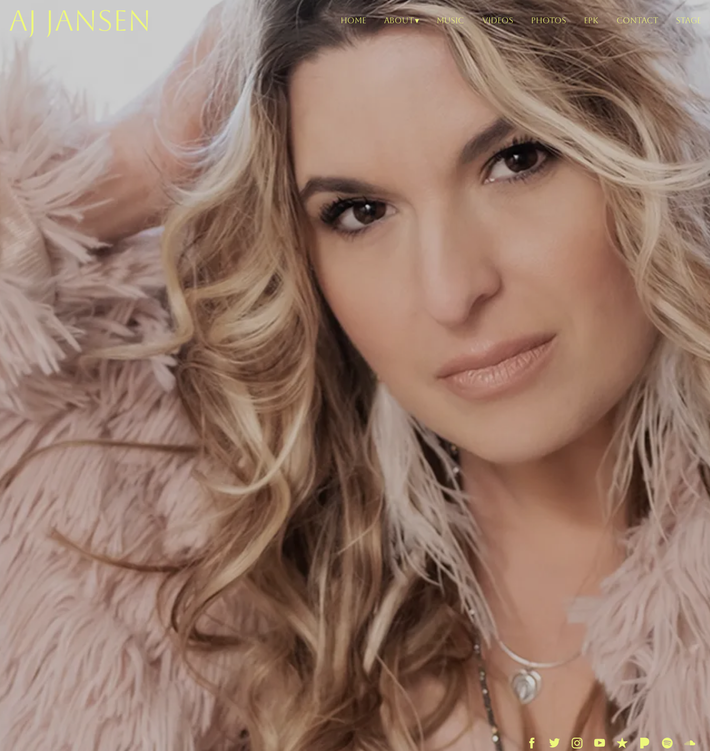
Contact (637, 20)
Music (450, 20)
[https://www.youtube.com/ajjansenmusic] (599, 743)
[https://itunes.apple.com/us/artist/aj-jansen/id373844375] (622, 743)
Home (353, 20)
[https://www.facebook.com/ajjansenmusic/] (532, 743)
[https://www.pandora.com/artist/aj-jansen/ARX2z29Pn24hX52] (644, 743)
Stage (688, 20)
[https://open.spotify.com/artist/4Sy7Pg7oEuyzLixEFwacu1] (667, 743)
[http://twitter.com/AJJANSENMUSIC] (554, 743)
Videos (497, 20)
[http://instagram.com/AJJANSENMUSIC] (577, 743)
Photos (548, 20)
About (399, 20)
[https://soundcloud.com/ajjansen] (689, 743)
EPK (591, 20)
